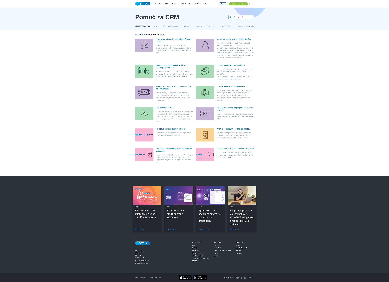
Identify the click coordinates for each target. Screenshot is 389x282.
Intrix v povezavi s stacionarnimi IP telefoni (234, 39)
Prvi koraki (225, 26)
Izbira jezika (228, 277)
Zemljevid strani (197, 256)
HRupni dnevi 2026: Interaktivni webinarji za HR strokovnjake (146, 214)
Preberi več (139, 229)
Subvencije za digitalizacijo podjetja (200, 259)
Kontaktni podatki (241, 248)
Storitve (216, 253)
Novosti (187, 26)
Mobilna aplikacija (170, 26)
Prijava (223, 4)
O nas (204, 4)
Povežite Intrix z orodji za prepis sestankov (175, 214)
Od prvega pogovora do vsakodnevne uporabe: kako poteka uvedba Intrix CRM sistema (241, 217)
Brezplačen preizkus (237, 4)
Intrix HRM (217, 248)
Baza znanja (185, 4)
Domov (137, 34)
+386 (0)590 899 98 (143, 261)
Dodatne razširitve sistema (146, 26)
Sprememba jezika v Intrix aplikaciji (231, 65)
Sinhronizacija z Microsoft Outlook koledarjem (235, 149)
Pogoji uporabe (140, 277)
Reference (174, 4)
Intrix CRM (217, 245)
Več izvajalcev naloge (164, 108)
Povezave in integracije (205, 26)
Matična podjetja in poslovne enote (231, 86)
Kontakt (196, 4)
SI (250, 4)
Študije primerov (197, 253)
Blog (193, 245)
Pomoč (143, 34)
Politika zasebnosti (155, 277)
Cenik (166, 4)
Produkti (157, 4)
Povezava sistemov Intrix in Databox (170, 129)
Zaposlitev (239, 253)
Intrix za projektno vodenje (222, 250)
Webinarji (195, 250)
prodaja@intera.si (142, 263)
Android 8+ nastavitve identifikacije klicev (233, 129)
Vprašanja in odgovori (245, 26)
